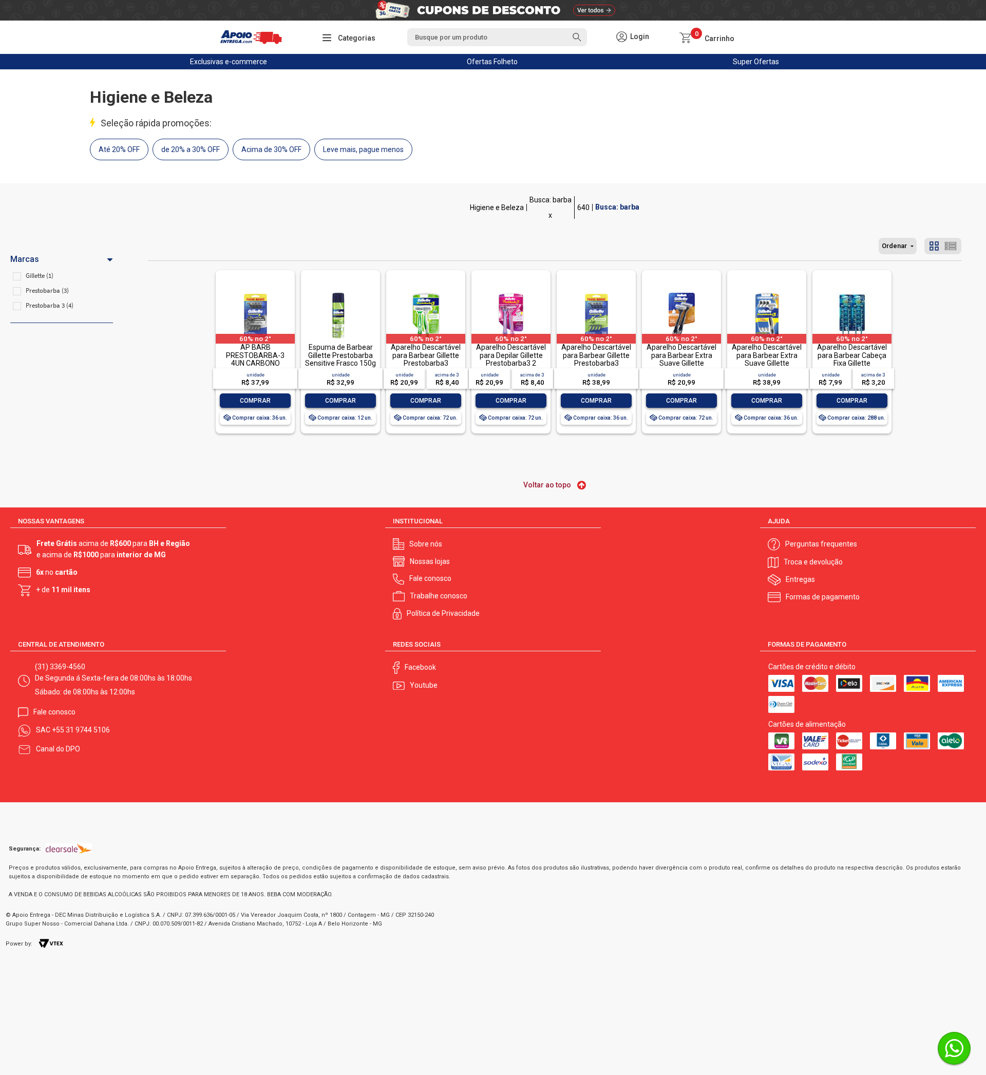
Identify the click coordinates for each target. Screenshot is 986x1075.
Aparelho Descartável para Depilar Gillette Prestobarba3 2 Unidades (511, 359)
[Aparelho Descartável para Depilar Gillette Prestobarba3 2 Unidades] (511, 293)
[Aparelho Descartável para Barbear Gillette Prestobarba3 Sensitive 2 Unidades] (425, 293)
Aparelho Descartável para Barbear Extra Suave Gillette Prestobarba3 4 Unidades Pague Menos (767, 367)
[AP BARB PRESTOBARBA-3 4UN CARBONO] (255, 293)
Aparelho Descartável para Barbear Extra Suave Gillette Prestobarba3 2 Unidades (681, 363)
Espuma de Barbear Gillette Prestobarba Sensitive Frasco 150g (340, 355)
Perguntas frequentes (821, 544)
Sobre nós (425, 544)
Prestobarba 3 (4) (49, 305)
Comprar (255, 400)
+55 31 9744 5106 (81, 730)
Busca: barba (550, 199)
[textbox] (497, 37)
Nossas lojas (430, 561)
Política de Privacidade (443, 613)
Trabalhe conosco (438, 596)
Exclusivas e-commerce (228, 62)
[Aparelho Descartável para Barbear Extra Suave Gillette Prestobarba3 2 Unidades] (681, 293)
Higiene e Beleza (497, 207)
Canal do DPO (58, 749)
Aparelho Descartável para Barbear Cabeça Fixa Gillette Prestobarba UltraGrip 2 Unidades (852, 363)
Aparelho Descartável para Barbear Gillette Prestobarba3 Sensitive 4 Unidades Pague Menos (596, 363)
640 (583, 207)
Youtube (424, 685)
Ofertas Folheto (492, 62)
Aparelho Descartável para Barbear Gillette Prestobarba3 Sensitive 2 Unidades (426, 359)
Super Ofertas (756, 62)
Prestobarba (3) (47, 290)
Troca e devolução (813, 562)
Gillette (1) (39, 275)
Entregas (800, 579)
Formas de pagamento (823, 597)
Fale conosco (430, 578)
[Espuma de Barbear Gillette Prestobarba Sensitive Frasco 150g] (340, 293)
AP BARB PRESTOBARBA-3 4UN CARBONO (255, 355)
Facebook (420, 667)
